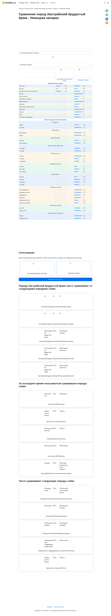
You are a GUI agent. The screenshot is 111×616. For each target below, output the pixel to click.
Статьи (52, 2)
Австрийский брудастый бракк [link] (42, 8)
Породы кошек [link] (34, 2)
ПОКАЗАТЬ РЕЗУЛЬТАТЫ (55, 279)
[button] (56, 302)
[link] (56, 302)
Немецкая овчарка (83, 80)
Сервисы (43, 2)
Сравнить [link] (55, 8)
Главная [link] (21, 8)
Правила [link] (50, 607)
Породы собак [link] (23, 2)
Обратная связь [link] (59, 607)
